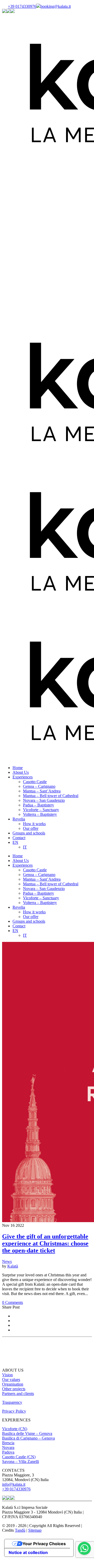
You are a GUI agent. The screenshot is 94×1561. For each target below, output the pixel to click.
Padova (8, 1452)
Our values (11, 1379)
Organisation (12, 1384)
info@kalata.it (13, 1484)
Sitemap (35, 1530)
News (7, 1261)
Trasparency (12, 1402)
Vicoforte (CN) (14, 1429)
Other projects (13, 1389)
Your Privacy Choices (44, 1543)
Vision (7, 1375)
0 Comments (12, 1302)
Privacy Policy (14, 1411)
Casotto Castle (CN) (19, 1457)
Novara (8, 1447)
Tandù (20, 1530)
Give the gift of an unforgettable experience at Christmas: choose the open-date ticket (45, 1243)
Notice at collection (28, 1552)
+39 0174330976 (22, 6)
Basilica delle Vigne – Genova (27, 1433)
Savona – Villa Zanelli (20, 1461)
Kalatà (12, 1266)
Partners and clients (18, 1393)
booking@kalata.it (55, 6)
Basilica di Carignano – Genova (28, 1438)
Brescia (8, 1443)
